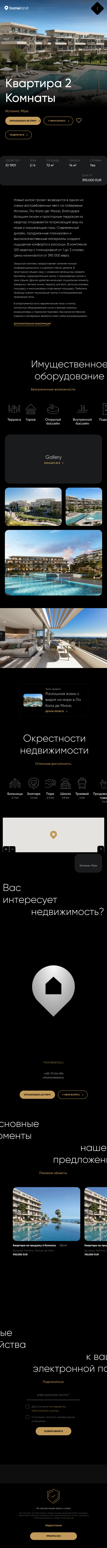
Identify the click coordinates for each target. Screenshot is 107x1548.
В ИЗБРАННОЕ (79, 120)
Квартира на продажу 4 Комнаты (33, 1189)
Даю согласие (49, 1408)
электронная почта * (53, 1395)
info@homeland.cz (53, 1077)
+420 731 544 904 (53, 1073)
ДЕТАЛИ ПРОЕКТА (28, 685)
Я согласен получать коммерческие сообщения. (53, 1419)
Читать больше (67, 1518)
